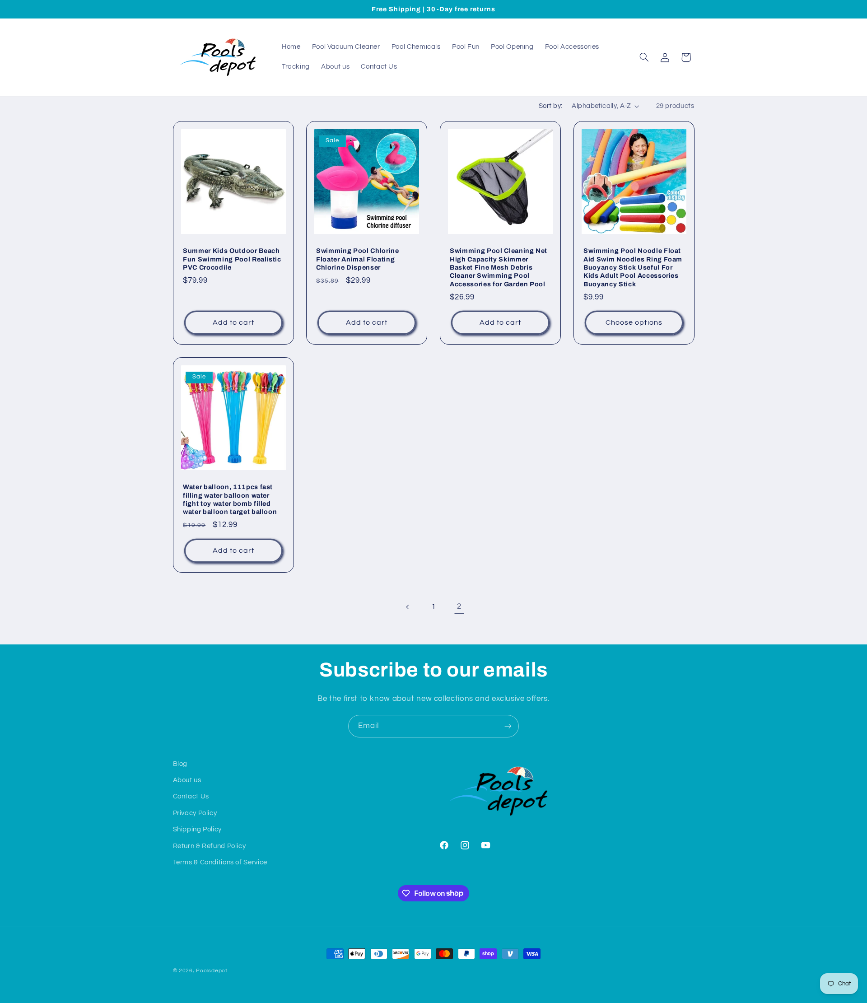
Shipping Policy (197, 829)
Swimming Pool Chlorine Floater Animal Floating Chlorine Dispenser (357, 259)
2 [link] (459, 606)
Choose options (634, 322)
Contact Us (191, 796)
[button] (644, 57)
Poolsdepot (211, 970)
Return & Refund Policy (209, 846)
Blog (180, 763)
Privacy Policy (195, 813)
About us (187, 780)
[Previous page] (407, 607)
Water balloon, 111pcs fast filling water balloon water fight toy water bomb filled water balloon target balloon (230, 500)
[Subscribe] (508, 726)
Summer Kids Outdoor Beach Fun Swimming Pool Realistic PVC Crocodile (232, 259)
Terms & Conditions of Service (220, 862)
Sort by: (550, 106)
